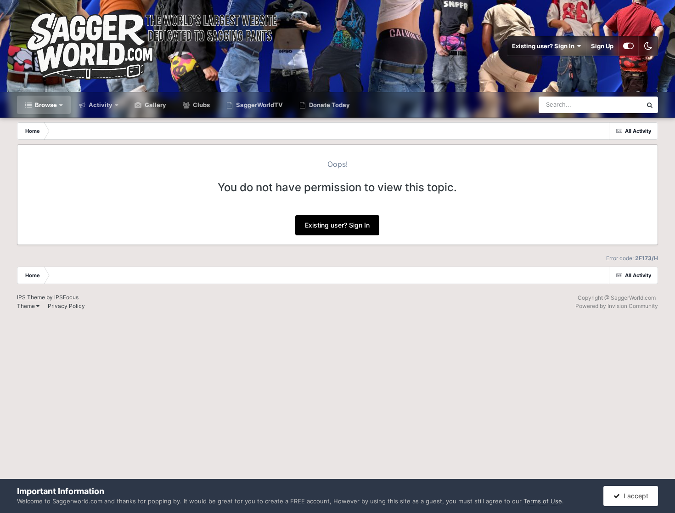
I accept (634, 496)
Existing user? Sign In (544, 46)
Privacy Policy (66, 305)
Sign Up (602, 46)
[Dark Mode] (648, 46)
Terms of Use (542, 501)
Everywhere (613, 104)
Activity (99, 104)
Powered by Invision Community (616, 305)
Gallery (154, 104)
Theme (26, 305)
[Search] (649, 105)
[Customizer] (628, 46)
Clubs (200, 104)
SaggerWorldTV (259, 104)
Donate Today (329, 104)
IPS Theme (31, 297)
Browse (45, 104)
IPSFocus (66, 297)
